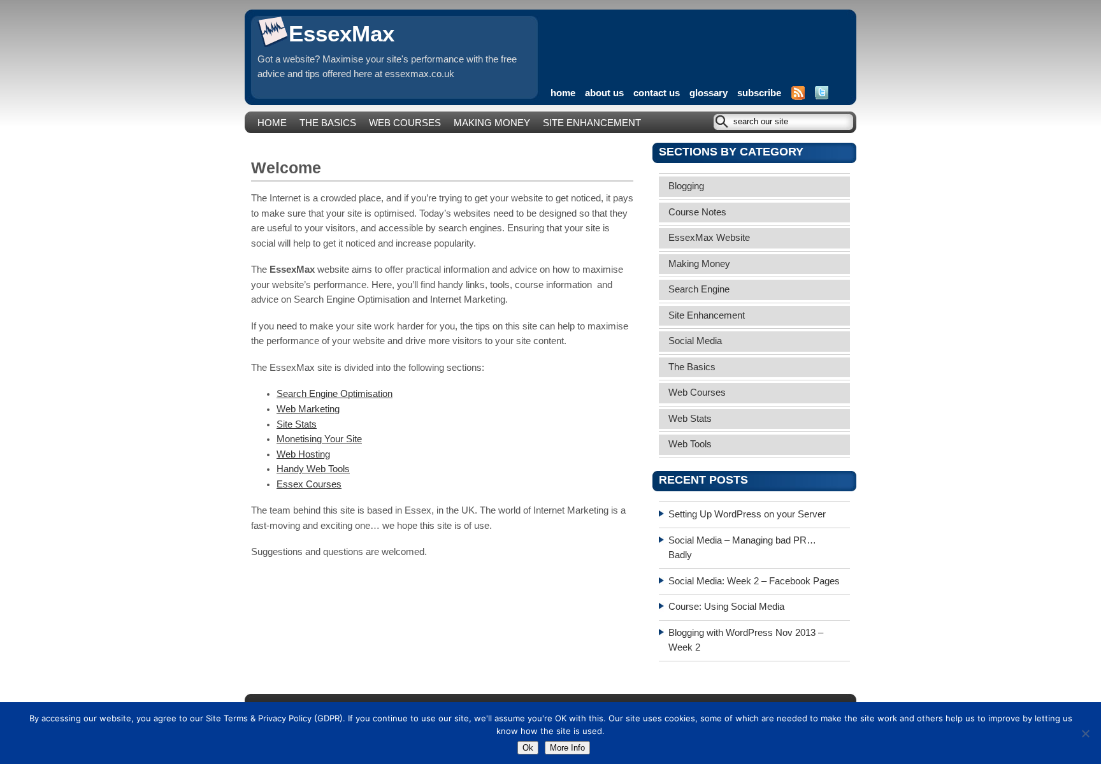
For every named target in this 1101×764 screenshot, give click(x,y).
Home (272, 123)
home (562, 93)
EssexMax (341, 33)
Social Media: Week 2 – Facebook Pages (754, 581)
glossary (708, 93)
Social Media (695, 341)
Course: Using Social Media (726, 607)
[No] (1085, 733)
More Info (567, 748)
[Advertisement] (699, 41)
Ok (527, 748)
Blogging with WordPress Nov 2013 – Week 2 (745, 640)
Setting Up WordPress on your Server (747, 514)
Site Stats (297, 424)
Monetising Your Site (319, 439)
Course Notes (697, 212)
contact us (656, 93)
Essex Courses (309, 484)
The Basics (327, 123)
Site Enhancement (592, 123)
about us (604, 93)
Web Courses (405, 123)
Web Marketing (308, 409)
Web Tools (690, 444)
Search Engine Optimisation (334, 394)
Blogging (686, 186)
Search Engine (699, 289)
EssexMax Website (709, 238)
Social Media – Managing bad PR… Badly (742, 548)
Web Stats (690, 419)
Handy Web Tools (313, 469)
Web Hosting (303, 454)
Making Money (492, 123)
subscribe (759, 93)
